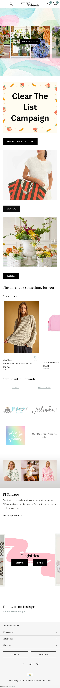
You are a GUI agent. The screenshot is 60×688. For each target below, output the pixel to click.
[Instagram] (30, 664)
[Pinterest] (37, 664)
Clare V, (11, 209)
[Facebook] (23, 664)
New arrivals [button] (10, 296)
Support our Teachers (20, 141)
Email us (43, 654)
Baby (40, 562)
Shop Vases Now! (30, 41)
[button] (4, 4)
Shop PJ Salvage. (12, 515)
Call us (15, 654)
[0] (55, 3)
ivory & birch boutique (14, 611)
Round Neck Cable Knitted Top (17, 363)
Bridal (20, 562)
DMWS (38, 680)
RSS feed (47, 680)
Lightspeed (11, 686)
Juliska (11, 276)
